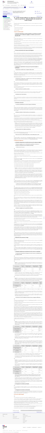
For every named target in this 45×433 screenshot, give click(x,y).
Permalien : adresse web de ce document (39, 11)
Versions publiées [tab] (5, 14)
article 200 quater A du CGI (31, 137)
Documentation (14, 417)
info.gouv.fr (24, 427)
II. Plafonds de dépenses (6, 28)
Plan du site (14, 430)
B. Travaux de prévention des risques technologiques (7, 24)
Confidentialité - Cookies (18, 430)
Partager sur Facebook (35, 13)
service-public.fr (29, 427)
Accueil (3, 5)
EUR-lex (23, 419)
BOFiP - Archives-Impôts (23, 5)
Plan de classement (7, 5)
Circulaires (24, 417)
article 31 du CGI (37, 60)
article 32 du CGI (27, 62)
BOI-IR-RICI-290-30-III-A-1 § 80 (24, 132)
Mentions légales (10, 430)
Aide (3, 415)
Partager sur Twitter (37, 13)
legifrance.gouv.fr (34, 427)
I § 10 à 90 (30, 397)
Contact (3, 416)
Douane (23, 418)
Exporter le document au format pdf (35, 11)
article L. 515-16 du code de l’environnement (22, 212)
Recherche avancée (31, 7)
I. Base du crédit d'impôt (6, 17)
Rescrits (19, 5)
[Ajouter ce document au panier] (37, 11)
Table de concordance (15, 416)
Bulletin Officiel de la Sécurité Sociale (26, 416)
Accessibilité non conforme (5, 430)
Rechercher (25, 7)
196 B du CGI (16, 159)
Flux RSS (13, 415)
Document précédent (16, 16)
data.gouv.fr (39, 427)
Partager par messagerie (41, 13)
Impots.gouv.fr (24, 421)
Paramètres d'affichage (25, 430)
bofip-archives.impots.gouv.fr (15, 418)
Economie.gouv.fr (24, 420)
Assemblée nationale (25, 415)
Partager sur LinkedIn (39, 13)
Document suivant (39, 16)
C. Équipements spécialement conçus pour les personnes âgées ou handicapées (8, 26)
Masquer (5, 16)
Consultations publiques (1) (14, 5)
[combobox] (13, 7)
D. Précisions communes (7, 27)
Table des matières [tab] (5, 11)
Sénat (23, 422)
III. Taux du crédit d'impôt (6, 29)
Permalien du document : (16, 410)
